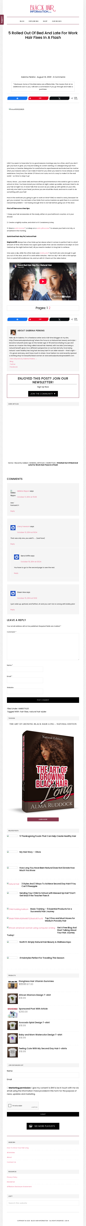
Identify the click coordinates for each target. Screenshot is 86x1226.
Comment (11, 632)
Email (9, 676)
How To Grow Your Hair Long (18, 1148)
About (9, 1157)
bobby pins (44, 253)
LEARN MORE (43, 819)
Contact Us (11, 1162)
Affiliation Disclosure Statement (19, 1186)
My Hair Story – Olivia (30, 851)
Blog (11, 361)
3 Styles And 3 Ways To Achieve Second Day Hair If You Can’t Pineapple (49, 885)
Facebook (14, 367)
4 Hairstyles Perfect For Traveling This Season (42, 957)
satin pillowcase (43, 228)
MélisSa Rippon (23, 491)
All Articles (11, 1152)
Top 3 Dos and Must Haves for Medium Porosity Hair (60, 919)
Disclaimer (11, 1182)
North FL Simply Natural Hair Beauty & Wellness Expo (45, 942)
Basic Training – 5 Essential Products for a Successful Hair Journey (51, 910)
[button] (66, 19)
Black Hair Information (43, 8)
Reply (12, 511)
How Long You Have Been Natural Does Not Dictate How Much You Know (47, 869)
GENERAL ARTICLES (37, 463)
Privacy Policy (12, 1177)
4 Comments (59, 77)
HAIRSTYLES (50, 463)
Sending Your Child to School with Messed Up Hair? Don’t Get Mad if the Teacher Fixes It (47, 894)
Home (10, 463)
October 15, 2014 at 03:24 (31, 561)
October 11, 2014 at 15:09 (27, 497)
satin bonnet (20, 228)
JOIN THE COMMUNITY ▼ (43, 393)
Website (10, 687)
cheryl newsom (23, 526)
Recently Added (21, 463)
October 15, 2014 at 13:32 (27, 598)
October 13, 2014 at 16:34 (27, 532)
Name (10, 665)
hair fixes (24, 711)
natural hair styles (37, 711)
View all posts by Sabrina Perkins (23, 359)
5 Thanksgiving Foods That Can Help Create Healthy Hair (48, 836)
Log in (67, 1221)
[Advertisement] (43, 57)
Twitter (12, 364)
